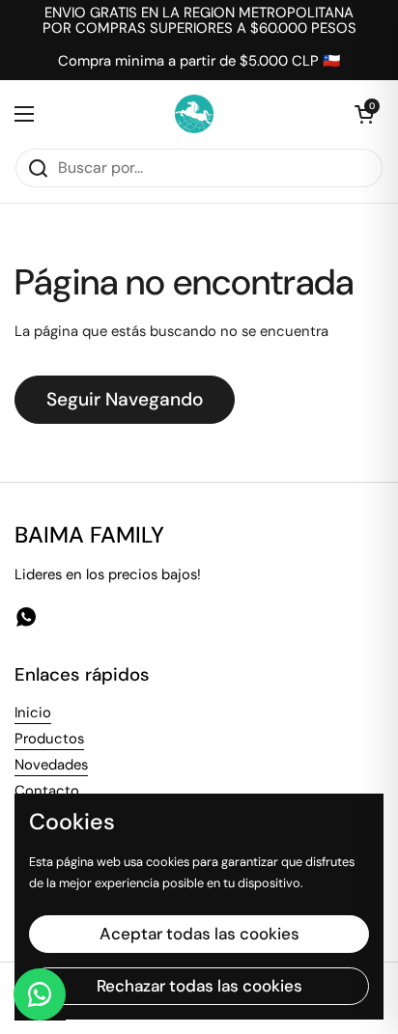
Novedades (51, 764)
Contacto (46, 790)
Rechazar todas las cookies (199, 985)
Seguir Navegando (124, 399)
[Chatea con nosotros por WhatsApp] (40, 994)
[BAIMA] (194, 114)
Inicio (32, 712)
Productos (49, 738)
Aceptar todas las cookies (199, 933)
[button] (364, 114)
